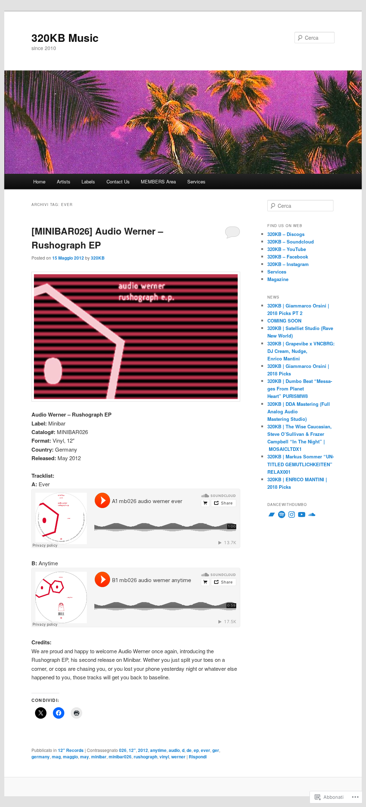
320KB (98, 258)
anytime (158, 750)
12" (132, 750)
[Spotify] (281, 514)
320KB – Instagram (288, 264)
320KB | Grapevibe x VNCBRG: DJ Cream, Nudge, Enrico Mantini (301, 351)
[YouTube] (301, 514)
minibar (99, 756)
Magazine (277, 279)
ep (196, 750)
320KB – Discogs (286, 234)
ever (205, 750)
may (84, 756)
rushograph (145, 756)
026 (123, 750)
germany (40, 756)
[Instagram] (291, 514)
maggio (70, 756)
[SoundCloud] (311, 514)
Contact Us (118, 181)
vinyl (164, 756)
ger (215, 750)
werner (178, 756)
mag (56, 756)
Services (196, 181)
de (189, 750)
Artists (63, 181)
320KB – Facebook (287, 256)
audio (174, 750)
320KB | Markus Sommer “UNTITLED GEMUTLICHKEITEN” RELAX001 (300, 464)
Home (39, 181)
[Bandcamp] (271, 514)
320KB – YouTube (286, 249)
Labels (88, 181)
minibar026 (120, 756)
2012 (143, 750)
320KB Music (65, 37)
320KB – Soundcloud (290, 241)
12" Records (71, 750)
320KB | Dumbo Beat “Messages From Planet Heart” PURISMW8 (299, 388)
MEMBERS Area (158, 181)
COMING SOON (284, 320)
